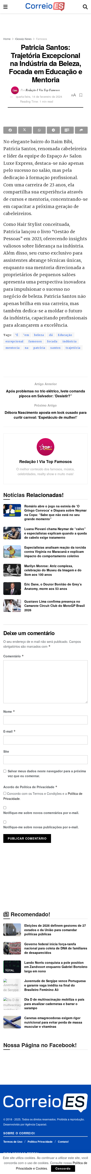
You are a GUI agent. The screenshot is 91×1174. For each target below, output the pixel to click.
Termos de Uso (12, 1142)
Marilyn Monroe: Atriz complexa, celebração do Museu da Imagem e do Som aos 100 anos (53, 570)
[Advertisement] (45, 23)
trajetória (73, 347)
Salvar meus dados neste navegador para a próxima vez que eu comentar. (47, 773)
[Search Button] (85, 6)
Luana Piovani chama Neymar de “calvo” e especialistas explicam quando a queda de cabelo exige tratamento (55, 533)
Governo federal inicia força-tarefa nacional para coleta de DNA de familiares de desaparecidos (55, 948)
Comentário (13, 656)
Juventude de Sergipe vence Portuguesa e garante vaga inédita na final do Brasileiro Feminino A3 (55, 985)
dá (51, 335)
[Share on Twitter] (25, 130)
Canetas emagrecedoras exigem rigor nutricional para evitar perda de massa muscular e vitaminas (53, 1022)
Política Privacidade (40, 1142)
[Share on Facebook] (10, 130)
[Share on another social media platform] (81, 130)
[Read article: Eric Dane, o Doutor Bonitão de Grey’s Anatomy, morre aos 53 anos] (12, 588)
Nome (9, 711)
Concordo (63, 1168)
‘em (26, 335)
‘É (16, 335)
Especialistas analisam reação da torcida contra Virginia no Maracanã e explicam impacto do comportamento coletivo (55, 551)
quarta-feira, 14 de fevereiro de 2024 (39, 96)
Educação (65, 335)
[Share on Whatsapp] (39, 130)
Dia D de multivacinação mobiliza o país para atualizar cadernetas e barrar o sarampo (54, 1003)
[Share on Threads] (67, 130)
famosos (35, 341)
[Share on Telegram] (53, 130)
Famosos (41, 39)
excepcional (14, 341)
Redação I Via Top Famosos (42, 90)
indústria (70, 341)
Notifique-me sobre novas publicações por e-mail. (41, 827)
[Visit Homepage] (45, 6)
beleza (39, 335)
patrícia (39, 347)
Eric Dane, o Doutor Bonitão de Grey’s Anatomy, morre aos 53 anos (53, 586)
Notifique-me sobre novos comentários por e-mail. (41, 812)
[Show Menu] (5, 6)
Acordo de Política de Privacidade (30, 787)
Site (6, 751)
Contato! (63, 1142)
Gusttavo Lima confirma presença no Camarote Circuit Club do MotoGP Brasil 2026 (54, 605)
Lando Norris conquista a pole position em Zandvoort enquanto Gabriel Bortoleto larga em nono (55, 966)
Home (7, 39)
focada (52, 341)
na (26, 347)
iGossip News (23, 39)
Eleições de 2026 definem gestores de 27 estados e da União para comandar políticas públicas (55, 929)
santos (55, 347)
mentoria (13, 347)
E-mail (9, 731)
